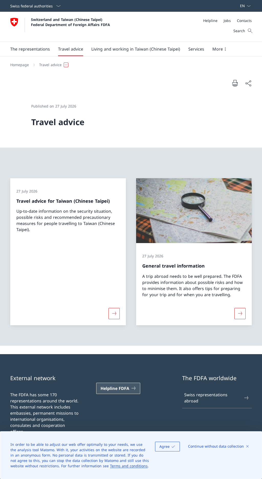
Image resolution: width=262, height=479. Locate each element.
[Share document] (248, 83)
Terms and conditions (129, 465)
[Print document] (235, 83)
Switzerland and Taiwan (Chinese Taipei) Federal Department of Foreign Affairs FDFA (70, 22)
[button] (30, 49)
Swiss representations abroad (205, 398)
